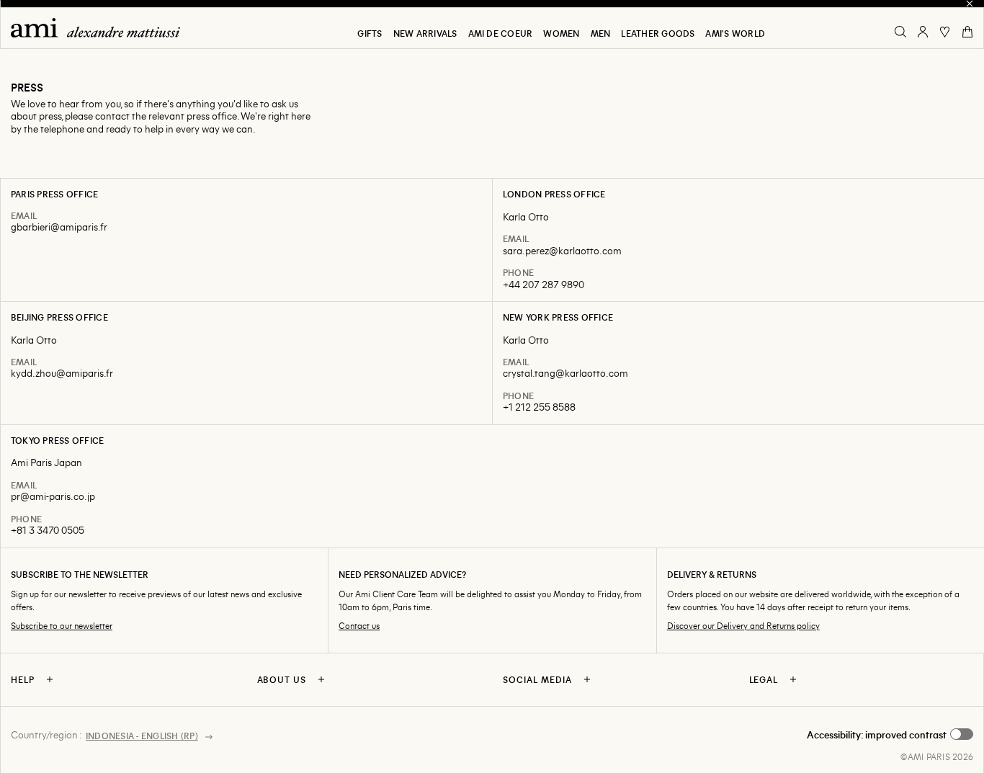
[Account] (923, 31)
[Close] (969, 3)
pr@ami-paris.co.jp (53, 496)
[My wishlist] (945, 31)
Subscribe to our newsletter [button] (61, 625)
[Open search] (900, 31)
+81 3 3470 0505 (47, 530)
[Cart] (967, 31)
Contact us (359, 625)
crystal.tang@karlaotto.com (565, 373)
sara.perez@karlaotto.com (562, 250)
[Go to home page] (101, 27)
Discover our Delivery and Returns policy (743, 625)
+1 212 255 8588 (539, 407)
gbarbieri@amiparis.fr (59, 226)
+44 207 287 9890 (543, 284)
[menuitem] (369, 33)
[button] (890, 734)
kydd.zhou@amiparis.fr (62, 373)
